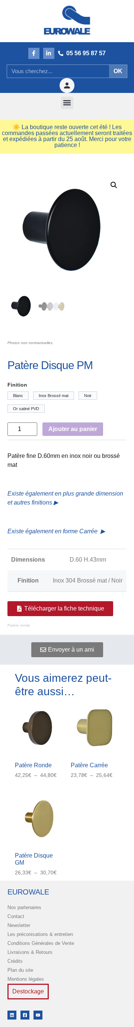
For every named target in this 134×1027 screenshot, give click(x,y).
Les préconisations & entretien (40, 934)
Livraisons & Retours (29, 952)
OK (118, 71)
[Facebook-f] (33, 53)
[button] (67, 103)
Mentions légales (25, 979)
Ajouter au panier (72, 429)
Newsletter (18, 925)
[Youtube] (38, 1015)
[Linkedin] (11, 1015)
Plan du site (20, 970)
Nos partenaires (24, 907)
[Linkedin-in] (48, 53)
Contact (15, 916)
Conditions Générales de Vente (40, 943)
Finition (17, 384)
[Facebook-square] (24, 1015)
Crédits (15, 961)
